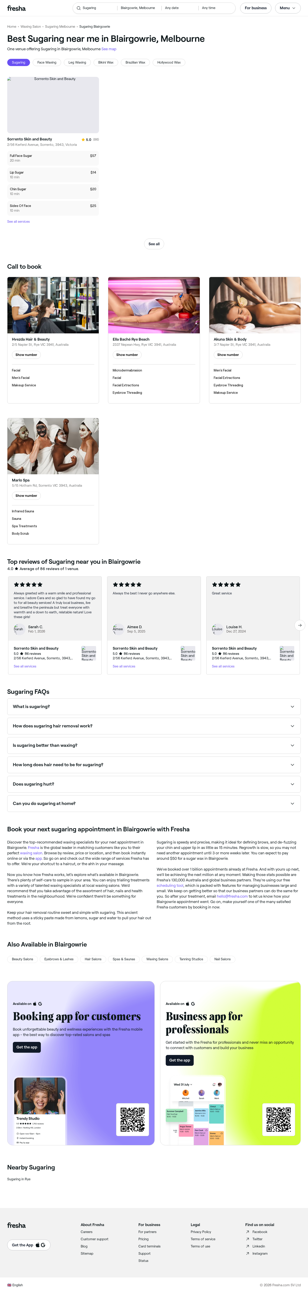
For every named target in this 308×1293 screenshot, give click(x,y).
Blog (84, 1246)
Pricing (143, 1239)
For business (256, 8)
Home (11, 26)
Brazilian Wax (135, 62)
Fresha (33, 848)
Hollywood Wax (169, 62)
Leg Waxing (77, 62)
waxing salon (31, 853)
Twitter (257, 1239)
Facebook (260, 1232)
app (38, 858)
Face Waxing (46, 62)
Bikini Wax (105, 62)
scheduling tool (170, 885)
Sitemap (87, 1253)
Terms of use (200, 1246)
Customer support (94, 1239)
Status (143, 1261)
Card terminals (149, 1246)
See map (108, 49)
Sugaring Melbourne (60, 26)
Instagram (260, 1253)
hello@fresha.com (232, 896)
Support (144, 1253)
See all (154, 244)
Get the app (26, 1047)
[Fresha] (37, 8)
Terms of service (203, 1239)
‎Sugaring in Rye (18, 1179)
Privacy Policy (201, 1232)
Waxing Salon (31, 26)
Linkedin (259, 1246)
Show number (26, 355)
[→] (299, 625)
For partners (147, 1232)
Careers (86, 1232)
